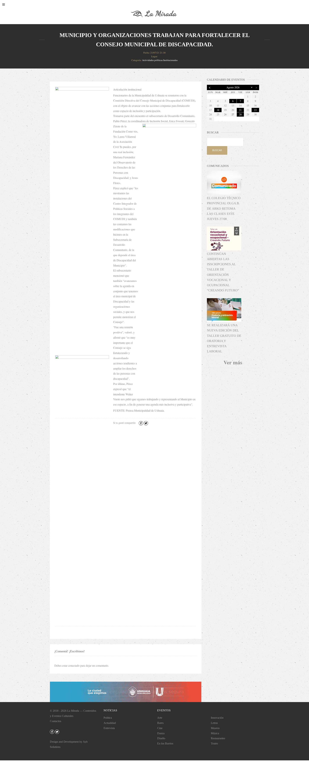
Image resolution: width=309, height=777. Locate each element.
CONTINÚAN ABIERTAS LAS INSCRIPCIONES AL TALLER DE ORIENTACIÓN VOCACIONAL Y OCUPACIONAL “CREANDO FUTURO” (223, 272)
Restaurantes (218, 738)
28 (240, 114)
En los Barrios (165, 743)
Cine (160, 728)
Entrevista (109, 728)
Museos (215, 728)
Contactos (55, 721)
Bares (160, 722)
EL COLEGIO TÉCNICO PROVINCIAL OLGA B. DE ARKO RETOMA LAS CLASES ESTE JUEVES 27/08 (224, 208)
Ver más (233, 362)
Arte (159, 717)
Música (215, 733)
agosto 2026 (233, 87)
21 (240, 110)
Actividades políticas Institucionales (160, 60)
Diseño (161, 738)
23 (255, 110)
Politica (108, 717)
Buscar (217, 150)
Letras (214, 722)
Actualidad (110, 722)
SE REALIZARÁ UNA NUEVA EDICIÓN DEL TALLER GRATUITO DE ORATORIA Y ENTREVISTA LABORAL (224, 338)
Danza (161, 733)
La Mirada (73, 710)
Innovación (217, 717)
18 (218, 110)
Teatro (214, 743)
